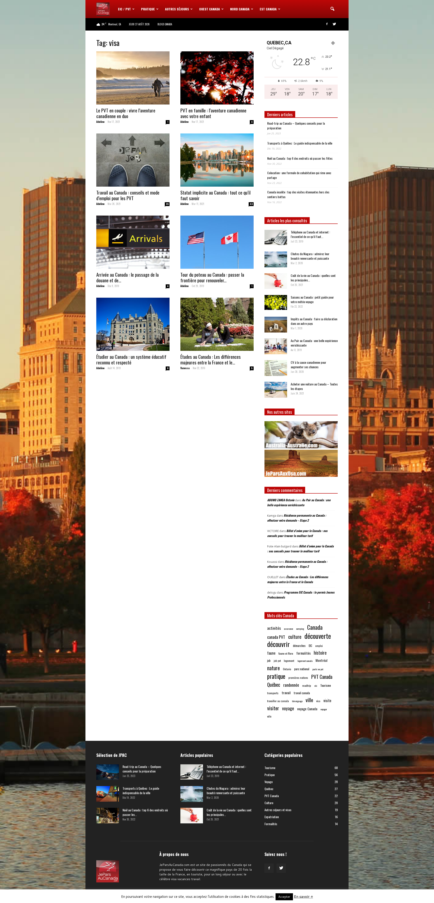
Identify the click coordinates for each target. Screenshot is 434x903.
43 (251, 204)
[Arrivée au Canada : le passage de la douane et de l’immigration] (133, 242)
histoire (320, 652)
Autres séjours (177, 9)
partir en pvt (317, 669)
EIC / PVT (124, 9)
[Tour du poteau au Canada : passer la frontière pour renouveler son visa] (217, 242)
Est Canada (268, 9)
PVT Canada (321, 676)
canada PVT (276, 636)
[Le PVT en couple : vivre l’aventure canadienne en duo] (133, 78)
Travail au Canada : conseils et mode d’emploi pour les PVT (127, 195)
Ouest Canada (209, 9)
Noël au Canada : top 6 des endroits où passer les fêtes (300, 158)
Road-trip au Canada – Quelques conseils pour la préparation (296, 125)
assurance (288, 628)
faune (271, 653)
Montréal (321, 660)
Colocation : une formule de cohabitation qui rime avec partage (299, 175)
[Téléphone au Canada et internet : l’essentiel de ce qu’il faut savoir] (275, 237)
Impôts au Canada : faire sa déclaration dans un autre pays (314, 321)
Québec (273, 684)
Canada (315, 627)
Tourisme (325, 685)
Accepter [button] (284, 897)
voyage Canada (307, 708)
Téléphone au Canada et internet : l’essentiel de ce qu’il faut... (310, 234)
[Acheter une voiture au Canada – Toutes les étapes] (275, 390)
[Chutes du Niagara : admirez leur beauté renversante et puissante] (275, 259)
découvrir (278, 644)
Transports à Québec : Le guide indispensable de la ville (299, 143)
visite (327, 700)
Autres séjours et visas (277, 809)
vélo (269, 716)
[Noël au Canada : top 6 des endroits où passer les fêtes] (107, 815)
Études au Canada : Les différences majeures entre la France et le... (210, 359)
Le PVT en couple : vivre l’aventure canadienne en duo (125, 113)
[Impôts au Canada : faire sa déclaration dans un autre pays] (275, 325)
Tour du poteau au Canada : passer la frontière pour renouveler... (212, 277)
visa (318, 701)
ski (315, 685)
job (269, 660)
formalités (303, 653)
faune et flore (285, 653)
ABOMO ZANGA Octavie (280, 500)
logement (289, 660)
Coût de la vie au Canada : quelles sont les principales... (313, 277)
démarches (299, 645)
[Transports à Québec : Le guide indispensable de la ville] (107, 794)
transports (272, 693)
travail (286, 692)
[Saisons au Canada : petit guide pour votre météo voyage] (275, 302)
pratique (276, 676)
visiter (273, 708)
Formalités (270, 823)
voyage (288, 708)
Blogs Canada (165, 24)
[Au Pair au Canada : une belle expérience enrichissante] (275, 346)
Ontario (287, 669)
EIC (310, 645)
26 (167, 204)
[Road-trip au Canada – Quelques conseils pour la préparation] (107, 772)
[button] (332, 9)
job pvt (277, 661)
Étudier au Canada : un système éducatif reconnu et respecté (131, 359)
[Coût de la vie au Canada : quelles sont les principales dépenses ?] (275, 281)
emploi (319, 646)
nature (273, 667)
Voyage (268, 781)
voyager (324, 709)
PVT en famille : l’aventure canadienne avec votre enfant (213, 113)
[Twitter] (334, 24)
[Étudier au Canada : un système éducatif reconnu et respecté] (133, 324)
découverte (317, 635)
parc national (301, 668)
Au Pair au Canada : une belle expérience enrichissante (314, 342)
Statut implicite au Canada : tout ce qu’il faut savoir (215, 195)
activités (274, 628)
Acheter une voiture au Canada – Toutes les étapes (314, 386)
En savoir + (303, 896)
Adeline (100, 122)
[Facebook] (326, 24)
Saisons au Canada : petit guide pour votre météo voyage (312, 299)
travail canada (302, 693)
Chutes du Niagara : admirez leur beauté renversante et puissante (310, 256)
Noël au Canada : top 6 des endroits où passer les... (145, 812)
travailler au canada (278, 701)
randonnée (291, 684)
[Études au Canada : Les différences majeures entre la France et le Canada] (217, 324)
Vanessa (185, 368)
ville (309, 700)
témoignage (297, 701)
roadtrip (306, 685)
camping (300, 628)
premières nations (298, 678)
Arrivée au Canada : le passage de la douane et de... (127, 277)
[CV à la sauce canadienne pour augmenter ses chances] (275, 368)
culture (294, 636)
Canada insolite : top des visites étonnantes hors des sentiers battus (298, 194)
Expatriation (271, 816)
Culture (268, 802)
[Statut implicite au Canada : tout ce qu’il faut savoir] (217, 160)
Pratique (148, 9)
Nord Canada (240, 9)
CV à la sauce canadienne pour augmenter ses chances (308, 364)
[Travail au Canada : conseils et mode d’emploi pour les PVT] (133, 160)
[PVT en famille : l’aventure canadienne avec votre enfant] (217, 78)
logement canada (304, 661)
